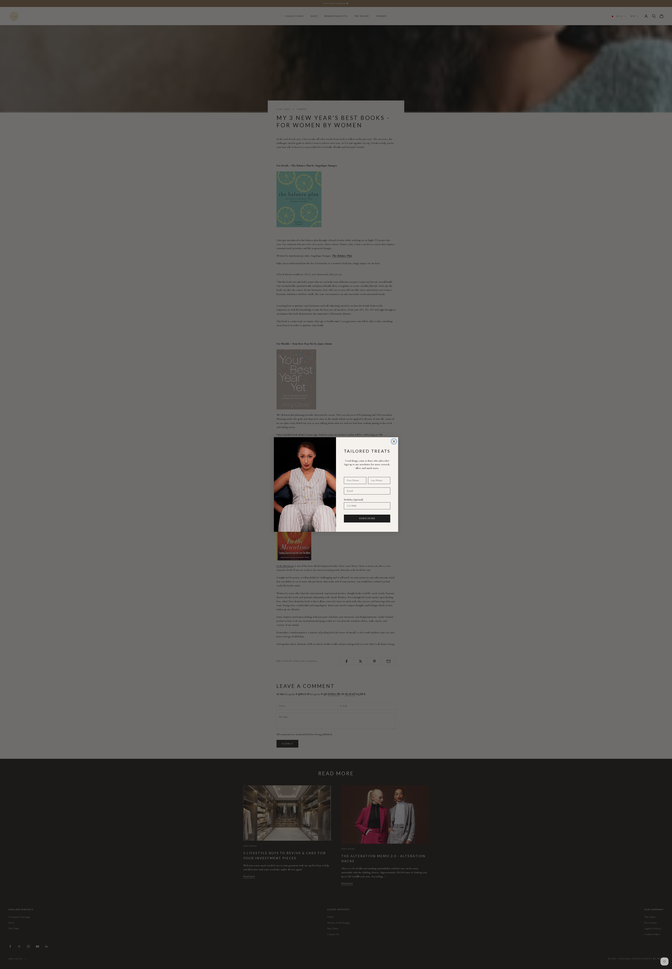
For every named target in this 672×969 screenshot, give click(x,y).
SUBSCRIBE (367, 518)
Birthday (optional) (353, 499)
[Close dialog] (394, 441)
